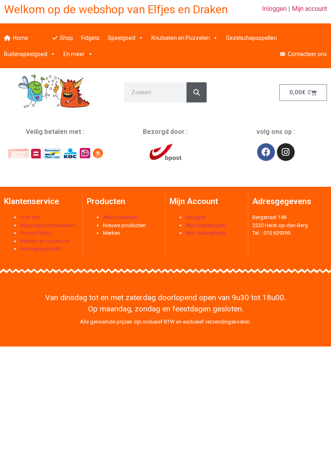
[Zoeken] (196, 92)
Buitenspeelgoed (25, 54)
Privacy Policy (35, 233)
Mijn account (309, 9)
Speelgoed (121, 38)
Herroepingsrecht (40, 249)
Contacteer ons (307, 54)
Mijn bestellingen (205, 225)
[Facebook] (266, 152)
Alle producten (120, 217)
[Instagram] (286, 152)
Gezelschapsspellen (251, 38)
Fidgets (90, 38)
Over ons (30, 217)
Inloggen (274, 9)
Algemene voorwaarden (48, 225)
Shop (66, 38)
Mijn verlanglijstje (206, 233)
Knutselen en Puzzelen (180, 38)
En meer (74, 54)
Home (20, 38)
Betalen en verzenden (45, 241)
